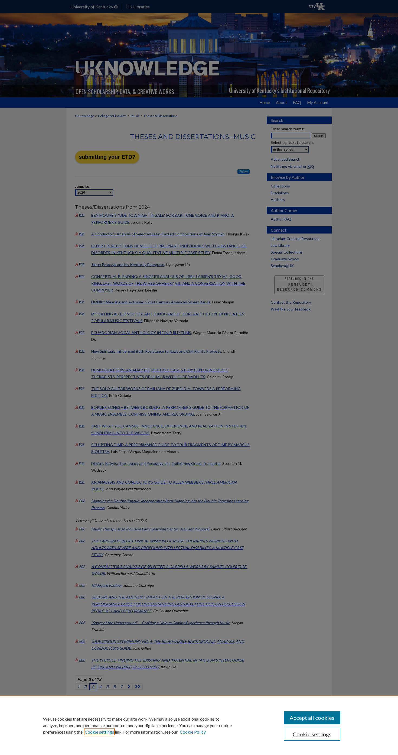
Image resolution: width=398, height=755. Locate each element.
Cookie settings (99, 731)
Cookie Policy (193, 731)
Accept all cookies (312, 717)
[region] (199, 725)
